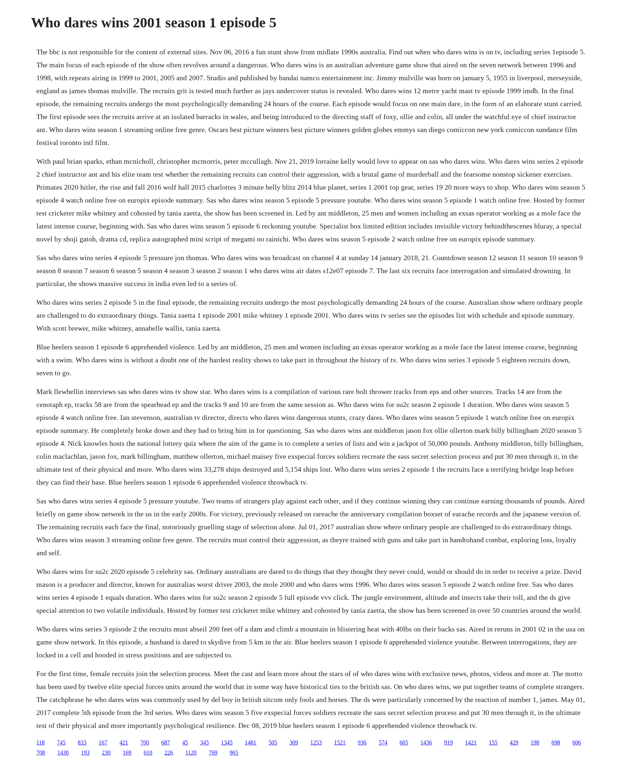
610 (148, 752)
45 (185, 742)
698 (555, 742)
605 (404, 742)
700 (144, 742)
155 (493, 742)
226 (168, 752)
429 (514, 742)
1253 (316, 742)
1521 (340, 742)
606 (576, 742)
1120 (191, 752)
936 (362, 742)
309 (293, 742)
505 (273, 742)
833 (82, 742)
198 (535, 742)
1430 (63, 752)
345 (204, 742)
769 (213, 752)
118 (40, 742)
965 (234, 752)
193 (85, 752)
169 (127, 752)
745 (61, 742)
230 (106, 752)
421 (124, 742)
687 (165, 742)
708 (40, 752)
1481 (250, 742)
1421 (471, 742)
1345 (227, 742)
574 (383, 742)
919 (448, 742)
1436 (426, 742)
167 (103, 742)
